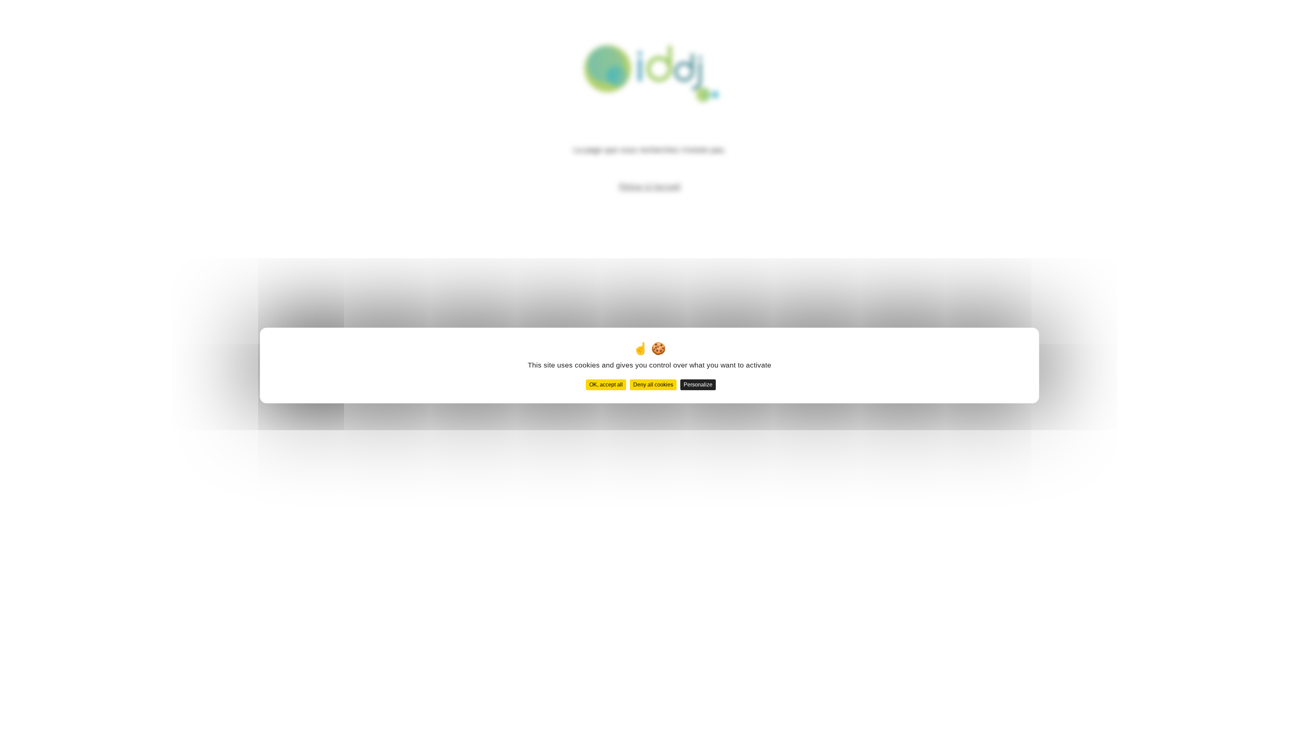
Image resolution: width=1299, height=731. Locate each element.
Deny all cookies (653, 384)
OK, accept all (606, 384)
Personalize (698, 384)
